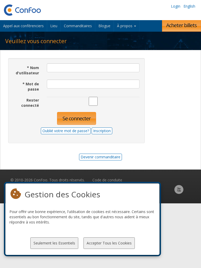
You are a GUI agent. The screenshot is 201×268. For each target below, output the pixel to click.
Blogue (104, 25)
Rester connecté (30, 103)
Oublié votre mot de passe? (65, 130)
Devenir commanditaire (100, 156)
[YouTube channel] (179, 192)
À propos (125, 25)
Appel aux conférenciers (23, 25)
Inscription (102, 130)
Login (175, 6)
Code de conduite (107, 179)
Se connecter (77, 118)
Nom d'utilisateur (27, 70)
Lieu (53, 25)
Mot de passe (31, 86)
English (189, 6)
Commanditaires (78, 25)
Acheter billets (181, 25)
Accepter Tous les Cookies (109, 243)
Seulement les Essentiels (54, 243)
